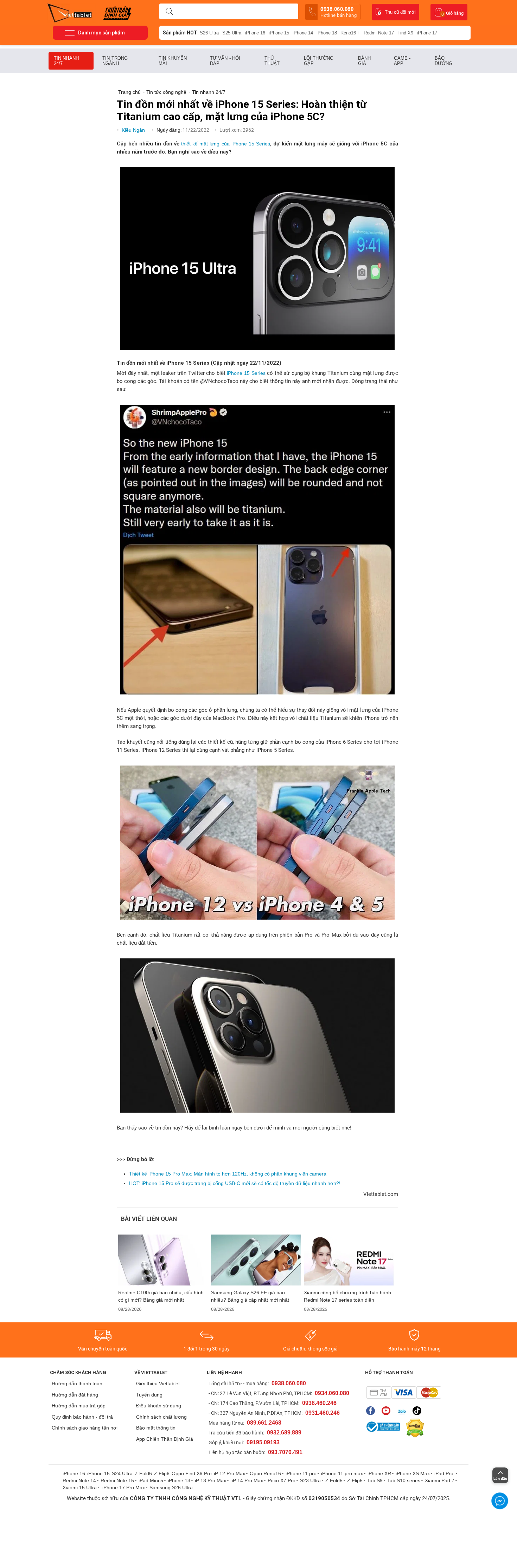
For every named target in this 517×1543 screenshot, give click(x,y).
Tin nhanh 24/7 (66, 61)
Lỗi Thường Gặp (318, 61)
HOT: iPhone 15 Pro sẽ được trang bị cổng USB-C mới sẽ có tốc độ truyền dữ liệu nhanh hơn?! (234, 1183)
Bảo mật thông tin (155, 1428)
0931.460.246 (322, 1413)
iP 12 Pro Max (229, 1473)
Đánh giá (364, 61)
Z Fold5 (334, 1480)
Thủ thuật (272, 61)
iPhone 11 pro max (342, 1473)
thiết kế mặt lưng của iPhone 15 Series (225, 144)
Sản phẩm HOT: (181, 32)
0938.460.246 (319, 1403)
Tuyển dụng (149, 1395)
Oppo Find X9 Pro (192, 1473)
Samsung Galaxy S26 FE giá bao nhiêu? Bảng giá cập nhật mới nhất (250, 1296)
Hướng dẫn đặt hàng (75, 1395)
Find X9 (405, 32)
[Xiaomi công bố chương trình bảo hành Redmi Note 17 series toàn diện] (349, 1260)
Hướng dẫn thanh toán (77, 1383)
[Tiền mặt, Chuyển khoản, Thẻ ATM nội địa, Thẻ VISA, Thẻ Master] (403, 1392)
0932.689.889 (284, 1432)
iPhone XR (379, 1473)
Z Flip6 (162, 1473)
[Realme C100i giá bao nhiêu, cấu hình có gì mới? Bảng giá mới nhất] (163, 1260)
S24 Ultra (122, 1473)
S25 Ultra (231, 32)
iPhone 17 (427, 32)
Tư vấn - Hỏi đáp (225, 61)
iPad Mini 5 (151, 1480)
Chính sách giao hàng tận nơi (84, 1428)
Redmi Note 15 (117, 1480)
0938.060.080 (338, 12)
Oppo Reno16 (265, 1473)
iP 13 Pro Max (210, 1480)
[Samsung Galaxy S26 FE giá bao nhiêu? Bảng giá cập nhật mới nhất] (256, 1260)
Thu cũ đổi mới (400, 12)
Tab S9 (375, 1480)
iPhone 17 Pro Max (123, 1487)
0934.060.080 (332, 1393)
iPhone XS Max (413, 1473)
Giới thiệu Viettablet (158, 1383)
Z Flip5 (355, 1480)
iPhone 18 (327, 32)
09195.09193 (263, 1442)
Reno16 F (350, 32)
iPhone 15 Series (246, 373)
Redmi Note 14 (79, 1480)
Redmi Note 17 (379, 32)
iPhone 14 (303, 32)
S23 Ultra (310, 1480)
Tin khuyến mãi (173, 61)
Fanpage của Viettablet (372, 1411)
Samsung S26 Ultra (171, 1487)
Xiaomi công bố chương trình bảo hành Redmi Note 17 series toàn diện (347, 1296)
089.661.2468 (264, 1423)
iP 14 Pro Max (247, 1480)
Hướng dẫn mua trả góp (79, 1405)
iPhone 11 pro (301, 1473)
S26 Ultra (209, 32)
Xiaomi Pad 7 (439, 1480)
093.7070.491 (285, 1452)
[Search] (169, 11)
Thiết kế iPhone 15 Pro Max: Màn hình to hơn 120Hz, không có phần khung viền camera (227, 1174)
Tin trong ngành (115, 61)
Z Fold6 (143, 1473)
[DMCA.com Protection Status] (413, 1428)
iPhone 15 (279, 32)
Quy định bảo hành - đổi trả (82, 1417)
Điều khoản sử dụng (158, 1405)
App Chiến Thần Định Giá (164, 1439)
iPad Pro (444, 1473)
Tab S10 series (403, 1480)
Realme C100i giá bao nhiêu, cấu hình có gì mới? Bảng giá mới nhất (161, 1296)
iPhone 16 (255, 32)
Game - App (402, 61)
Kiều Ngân (134, 130)
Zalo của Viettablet (403, 1411)
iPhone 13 (179, 1480)
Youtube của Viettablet (388, 1411)
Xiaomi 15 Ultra (80, 1487)
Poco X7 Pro (281, 1480)
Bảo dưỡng (444, 61)
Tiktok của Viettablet (418, 1411)
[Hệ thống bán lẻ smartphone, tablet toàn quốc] (71, 12)
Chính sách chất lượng (161, 1417)
